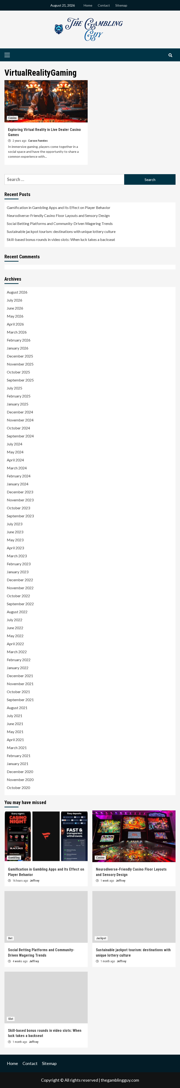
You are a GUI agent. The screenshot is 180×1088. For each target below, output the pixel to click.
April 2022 (15, 643)
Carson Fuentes (38, 140)
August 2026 (17, 292)
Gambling (14, 857)
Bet (10, 938)
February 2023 (18, 564)
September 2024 (20, 436)
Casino (12, 118)
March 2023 (17, 556)
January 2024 (17, 484)
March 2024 (17, 468)
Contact (104, 5)
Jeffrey (34, 880)
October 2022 (18, 595)
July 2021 (14, 715)
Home (88, 5)
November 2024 (20, 420)
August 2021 (17, 707)
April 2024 (15, 460)
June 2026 (15, 308)
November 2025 (20, 364)
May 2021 (15, 731)
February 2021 (18, 755)
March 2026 (17, 332)
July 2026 (14, 300)
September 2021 (20, 699)
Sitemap (121, 5)
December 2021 (20, 675)
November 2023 (20, 500)
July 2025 (14, 388)
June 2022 (15, 627)
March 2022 (17, 651)
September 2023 (20, 516)
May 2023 (15, 540)
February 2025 (18, 396)
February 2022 (18, 659)
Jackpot (101, 938)
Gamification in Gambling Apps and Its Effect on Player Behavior (58, 207)
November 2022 (20, 587)
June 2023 (15, 532)
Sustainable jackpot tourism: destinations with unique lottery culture (61, 231)
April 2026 (15, 324)
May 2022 (15, 635)
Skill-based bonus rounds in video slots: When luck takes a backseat (61, 239)
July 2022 (14, 619)
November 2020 (20, 779)
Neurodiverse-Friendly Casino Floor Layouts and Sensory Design (58, 215)
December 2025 (20, 356)
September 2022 (20, 603)
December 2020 (20, 771)
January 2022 (17, 667)
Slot (10, 1019)
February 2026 (18, 340)
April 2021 (15, 739)
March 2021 (17, 747)
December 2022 (20, 579)
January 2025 (17, 404)
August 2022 (17, 611)
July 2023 (14, 524)
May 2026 (15, 316)
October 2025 (18, 372)
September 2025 (20, 380)
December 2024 (20, 412)
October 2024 (18, 428)
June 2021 (15, 723)
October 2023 (18, 508)
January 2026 (17, 348)
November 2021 (20, 683)
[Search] (170, 55)
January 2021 (17, 763)
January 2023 (17, 572)
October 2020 (18, 787)
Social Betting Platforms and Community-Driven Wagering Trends (60, 223)
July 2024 (14, 444)
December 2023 (20, 492)
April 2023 (15, 548)
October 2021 (18, 691)
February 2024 (18, 476)
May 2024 (15, 452)
